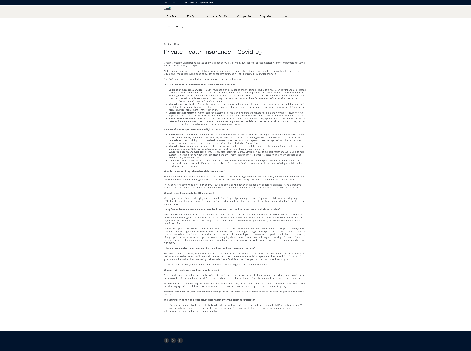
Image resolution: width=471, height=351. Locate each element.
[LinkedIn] (180, 340)
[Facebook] (166, 340)
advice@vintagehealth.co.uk (201, 2)
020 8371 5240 (182, 2)
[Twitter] (173, 340)
